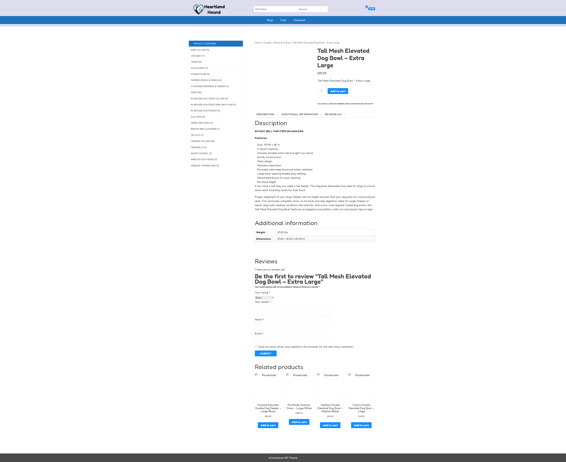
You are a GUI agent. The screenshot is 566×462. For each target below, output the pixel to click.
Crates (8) (196, 62)
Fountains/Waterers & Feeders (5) (210, 86)
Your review (263, 301)
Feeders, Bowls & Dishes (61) (206, 80)
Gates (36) (196, 92)
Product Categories (204, 43)
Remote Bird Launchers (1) (205, 129)
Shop (270, 20)
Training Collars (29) (203, 141)
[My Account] (363, 8)
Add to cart (337, 91)
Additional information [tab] (299, 114)
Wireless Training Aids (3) (205, 165)
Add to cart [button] (268, 425)
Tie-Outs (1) (197, 135)
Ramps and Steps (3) (202, 123)
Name (259, 319)
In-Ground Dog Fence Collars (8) (209, 98)
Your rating (262, 292)
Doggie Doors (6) (200, 74)
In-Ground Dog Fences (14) (205, 110)
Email (259, 333)
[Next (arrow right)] (561, 231)
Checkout (299, 20)
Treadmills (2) (199, 147)
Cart (283, 20)
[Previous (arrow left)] (5, 231)
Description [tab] (265, 114)
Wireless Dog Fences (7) (204, 159)
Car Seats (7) (198, 56)
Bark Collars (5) (200, 49)
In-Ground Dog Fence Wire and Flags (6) (213, 104)
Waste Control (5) (201, 153)
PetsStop (369, 104)
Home (258, 42)
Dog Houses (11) (199, 68)
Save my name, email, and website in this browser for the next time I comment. (305, 346)
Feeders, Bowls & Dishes (277, 42)
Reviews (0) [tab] (333, 114)
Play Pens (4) (198, 117)
